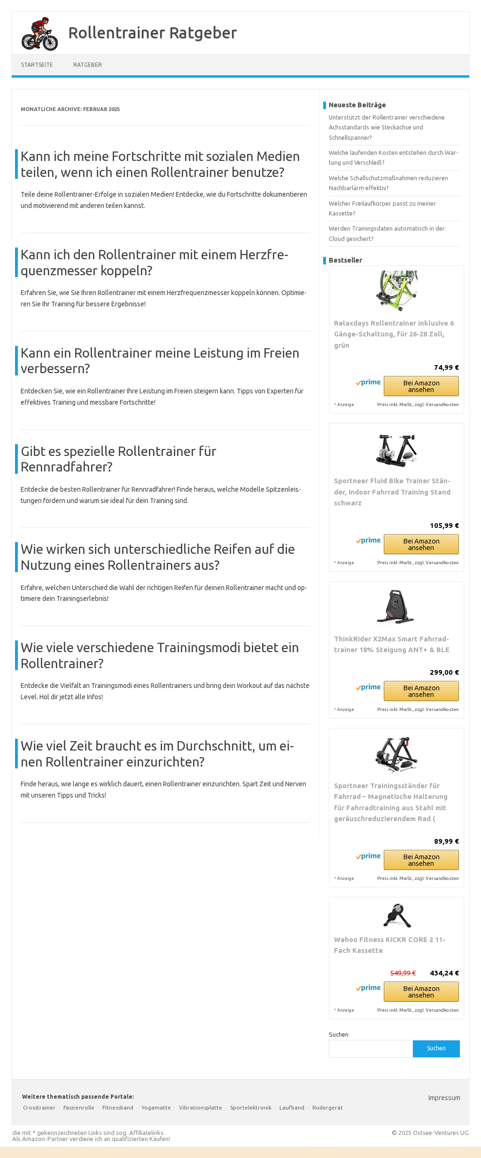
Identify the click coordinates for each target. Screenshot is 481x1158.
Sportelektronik (251, 1107)
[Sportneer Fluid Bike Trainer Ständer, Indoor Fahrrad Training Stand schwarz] (396, 449)
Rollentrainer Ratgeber (152, 32)
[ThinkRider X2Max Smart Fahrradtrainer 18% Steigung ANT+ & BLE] (396, 607)
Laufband (291, 1107)
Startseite (37, 65)
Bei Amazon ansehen (421, 386)
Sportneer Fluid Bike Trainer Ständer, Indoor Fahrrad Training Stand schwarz (392, 492)
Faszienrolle (78, 1107)
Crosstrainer (39, 1107)
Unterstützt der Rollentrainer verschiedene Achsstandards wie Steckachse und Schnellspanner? (387, 127)
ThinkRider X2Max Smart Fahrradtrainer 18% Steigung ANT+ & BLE (392, 644)
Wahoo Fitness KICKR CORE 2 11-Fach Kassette (389, 945)
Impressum (444, 1098)
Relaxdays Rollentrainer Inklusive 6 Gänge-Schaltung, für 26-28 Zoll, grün (394, 334)
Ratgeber (87, 65)
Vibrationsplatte (200, 1107)
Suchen (339, 1034)
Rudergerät (327, 1107)
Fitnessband (117, 1107)
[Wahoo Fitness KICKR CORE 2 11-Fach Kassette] (396, 915)
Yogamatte (156, 1107)
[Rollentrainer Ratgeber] (35, 51)
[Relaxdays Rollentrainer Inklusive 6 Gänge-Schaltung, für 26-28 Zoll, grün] (396, 292)
